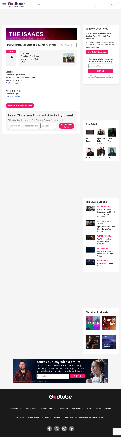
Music (98, 408)
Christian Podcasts (97, 312)
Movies (89, 408)
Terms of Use (20, 418)
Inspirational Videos (48, 408)
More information (13, 97)
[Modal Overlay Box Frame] (101, 68)
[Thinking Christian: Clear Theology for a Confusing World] (93, 342)
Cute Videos (63, 408)
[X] (57, 428)
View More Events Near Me (20, 106)
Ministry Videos (77, 408)
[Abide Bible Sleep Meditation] (109, 342)
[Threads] (71, 428)
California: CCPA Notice (51, 418)
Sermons (107, 408)
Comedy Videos (31, 408)
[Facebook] (49, 428)
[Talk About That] (93, 323)
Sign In (114, 5)
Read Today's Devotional (96, 52)
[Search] (94, 4)
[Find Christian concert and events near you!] (62, 45)
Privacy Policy (33, 418)
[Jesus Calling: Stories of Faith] (109, 323)
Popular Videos (15, 408)
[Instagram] (64, 428)
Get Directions (12, 83)
